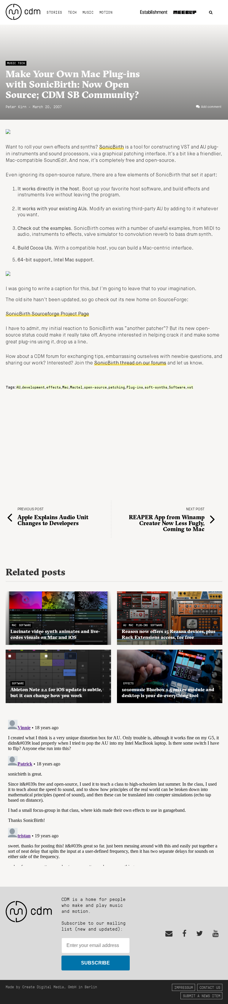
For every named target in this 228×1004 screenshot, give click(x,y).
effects (53, 387)
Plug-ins (134, 387)
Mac (65, 387)
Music (88, 12)
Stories (54, 12)
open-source (95, 387)
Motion (106, 12)
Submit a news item (201, 995)
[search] (210, 12)
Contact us (210, 987)
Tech (72, 12)
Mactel (76, 387)
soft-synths (156, 387)
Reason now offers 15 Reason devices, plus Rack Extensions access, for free (168, 634)
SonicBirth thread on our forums (130, 363)
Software (177, 387)
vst (190, 387)
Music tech (16, 63)
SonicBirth (111, 147)
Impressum (183, 987)
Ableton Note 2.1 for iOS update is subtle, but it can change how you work (56, 692)
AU (18, 387)
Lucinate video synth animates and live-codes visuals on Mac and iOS (55, 634)
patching (116, 387)
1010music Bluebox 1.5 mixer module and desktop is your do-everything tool (168, 692)
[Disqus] (114, 791)
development (33, 387)
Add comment (211, 107)
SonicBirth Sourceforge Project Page (47, 314)
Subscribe (95, 962)
